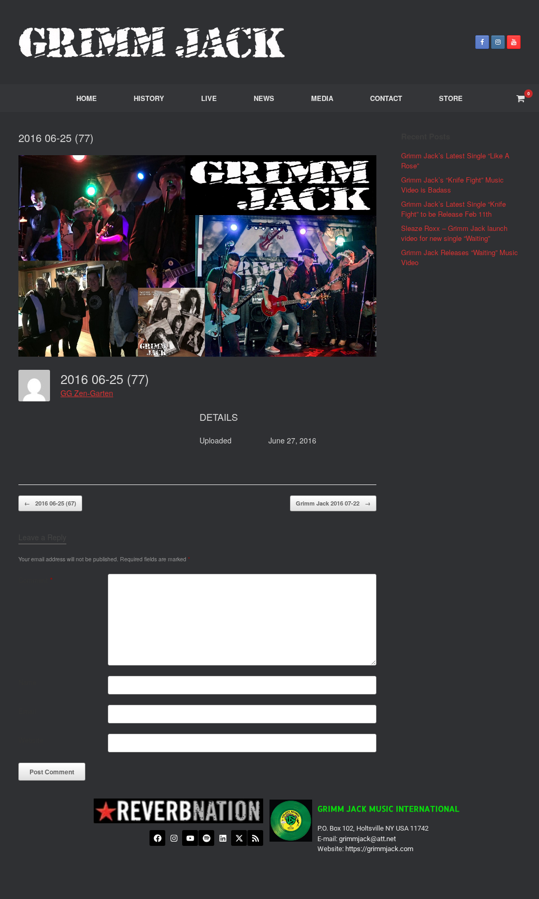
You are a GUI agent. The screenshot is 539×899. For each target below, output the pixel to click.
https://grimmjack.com (379, 849)
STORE (451, 98)
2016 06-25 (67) (50, 503)
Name (27, 682)
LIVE (209, 98)
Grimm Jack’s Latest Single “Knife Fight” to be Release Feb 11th (453, 209)
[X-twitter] (239, 838)
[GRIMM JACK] (152, 42)
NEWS (264, 98)
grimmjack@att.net (367, 839)
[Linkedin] (223, 838)
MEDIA (322, 98)
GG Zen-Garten (87, 393)
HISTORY (149, 98)
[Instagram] (174, 838)
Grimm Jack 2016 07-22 (333, 503)
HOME (86, 98)
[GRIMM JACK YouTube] (514, 42)
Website (30, 740)
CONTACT (386, 98)
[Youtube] (190, 838)
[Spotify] (206, 838)
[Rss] (255, 838)
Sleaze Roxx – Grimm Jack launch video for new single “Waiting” (454, 233)
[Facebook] (157, 838)
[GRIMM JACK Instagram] (498, 42)
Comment (35, 580)
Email (27, 711)
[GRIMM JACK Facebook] (482, 42)
